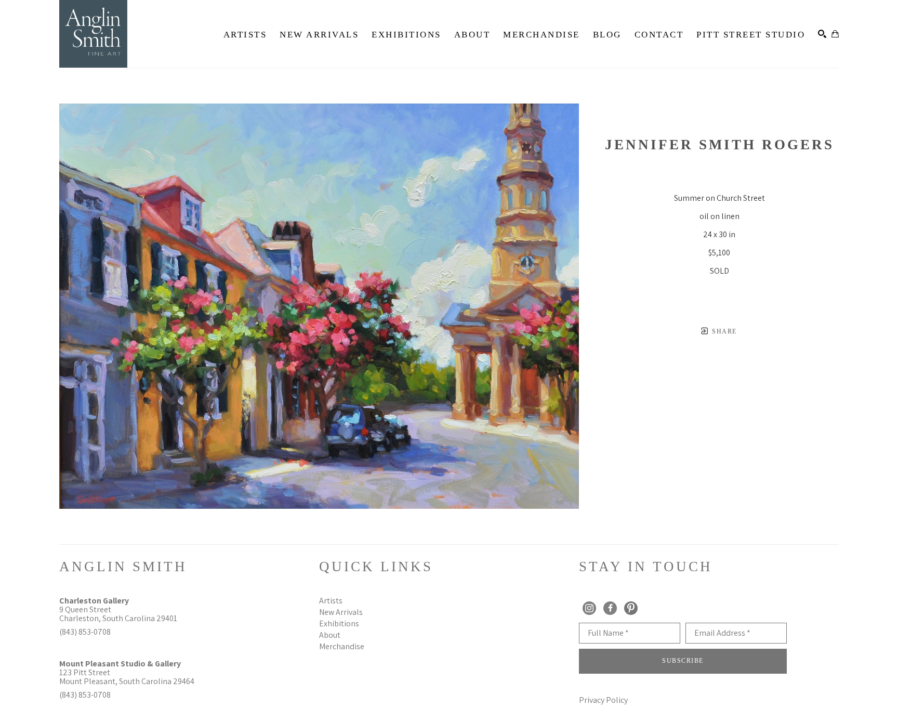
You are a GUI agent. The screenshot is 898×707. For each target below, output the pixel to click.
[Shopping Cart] (835, 34)
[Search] (822, 34)
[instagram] (589, 608)
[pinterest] (631, 608)
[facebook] (610, 608)
